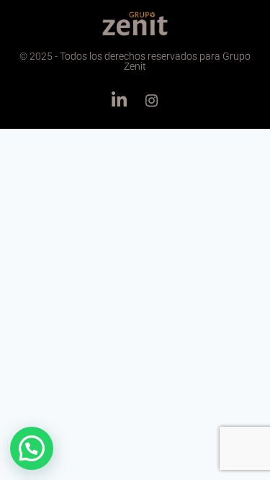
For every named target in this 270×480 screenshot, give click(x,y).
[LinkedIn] (119, 100)
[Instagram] (151, 100)
